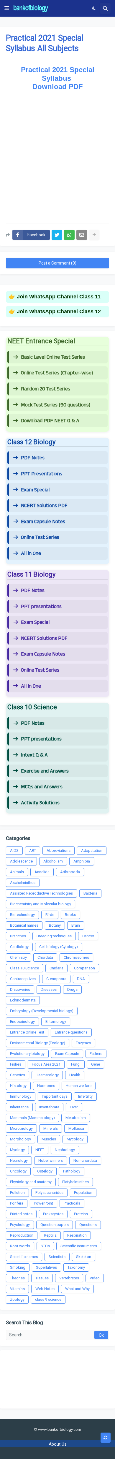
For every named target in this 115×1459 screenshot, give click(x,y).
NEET (39, 1150)
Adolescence (21, 861)
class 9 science (48, 1299)
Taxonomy (76, 1267)
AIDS (14, 850)
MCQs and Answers (42, 787)
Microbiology (21, 1128)
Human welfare (78, 1085)
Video (95, 1278)
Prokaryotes (53, 1214)
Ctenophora (56, 979)
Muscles (49, 1139)
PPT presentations (41, 607)
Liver (74, 1107)
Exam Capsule (67, 1053)
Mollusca (76, 1128)
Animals (17, 872)
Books (70, 914)
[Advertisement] (57, 155)
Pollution (17, 1192)
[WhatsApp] (69, 235)
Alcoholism (53, 861)
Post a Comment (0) (57, 263)
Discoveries (20, 989)
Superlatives (46, 1267)
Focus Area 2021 (46, 1064)
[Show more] (94, 235)
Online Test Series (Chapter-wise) (57, 373)
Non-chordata (85, 1160)
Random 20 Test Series (45, 389)
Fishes (15, 1064)
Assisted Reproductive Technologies (41, 893)
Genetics (17, 1075)
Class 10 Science (24, 968)
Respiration (77, 1235)
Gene (95, 1064)
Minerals (50, 1128)
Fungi (75, 1064)
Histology (18, 1085)
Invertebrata (49, 1107)
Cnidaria (56, 968)
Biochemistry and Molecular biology (40, 904)
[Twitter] (57, 235)
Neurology (19, 1160)
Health (74, 1075)
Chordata (45, 957)
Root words (20, 1246)
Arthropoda (70, 872)
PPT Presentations (41, 474)
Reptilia (50, 1235)
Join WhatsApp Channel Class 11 (59, 297)
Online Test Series (40, 537)
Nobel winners (50, 1160)
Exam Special (35, 490)
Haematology (47, 1075)
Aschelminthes (22, 882)
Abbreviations (58, 850)
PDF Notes (33, 458)
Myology (17, 1150)
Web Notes (45, 1288)
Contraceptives (23, 979)
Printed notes (21, 1214)
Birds (49, 914)
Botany (55, 925)
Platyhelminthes (75, 1182)
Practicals (72, 1203)
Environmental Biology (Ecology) (37, 1043)
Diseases (49, 989)
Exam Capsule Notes (43, 522)
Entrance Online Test (27, 1032)
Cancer (88, 936)
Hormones (46, 1085)
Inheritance (19, 1107)
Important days (55, 1096)
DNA (81, 979)
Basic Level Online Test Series (53, 357)
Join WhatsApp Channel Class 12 (59, 311)
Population (83, 1192)
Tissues (42, 1278)
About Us (58, 1444)
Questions (88, 1224)
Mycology (75, 1139)
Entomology (55, 1021)
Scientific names (24, 1256)
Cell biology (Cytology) (58, 946)
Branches (18, 936)
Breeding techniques (54, 936)
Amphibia (81, 861)
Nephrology (65, 1150)
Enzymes (83, 1043)
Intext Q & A (34, 755)
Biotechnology (22, 914)
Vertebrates (69, 1278)
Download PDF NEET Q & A (50, 421)
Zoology (17, 1299)
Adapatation (91, 850)
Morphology (20, 1139)
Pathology (71, 1171)
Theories (17, 1278)
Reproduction (21, 1235)
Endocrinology (22, 1021)
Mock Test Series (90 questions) (55, 405)
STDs (45, 1246)
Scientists (57, 1256)
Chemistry (18, 957)
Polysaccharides (49, 1192)
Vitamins (17, 1288)
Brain (75, 925)
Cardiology (19, 946)
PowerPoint (43, 1203)
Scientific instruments (78, 1246)
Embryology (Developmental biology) (41, 1011)
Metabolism (75, 1117)
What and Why (77, 1288)
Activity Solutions (40, 803)
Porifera (16, 1203)
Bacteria (90, 893)
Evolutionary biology (27, 1053)
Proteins (81, 1214)
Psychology (20, 1224)
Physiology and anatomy (31, 1182)
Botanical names (24, 925)
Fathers (96, 1053)
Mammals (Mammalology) (32, 1117)
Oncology (18, 1171)
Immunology (20, 1096)
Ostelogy (44, 1171)
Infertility (85, 1096)
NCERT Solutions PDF (44, 506)
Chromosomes (76, 957)
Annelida (42, 872)
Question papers (54, 1224)
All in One (31, 553)
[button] (7, 8)
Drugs (72, 989)
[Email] (81, 235)
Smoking (17, 1267)
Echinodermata (23, 1000)
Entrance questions (71, 1032)
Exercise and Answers (45, 771)
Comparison (84, 968)
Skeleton (83, 1256)
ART (32, 850)
